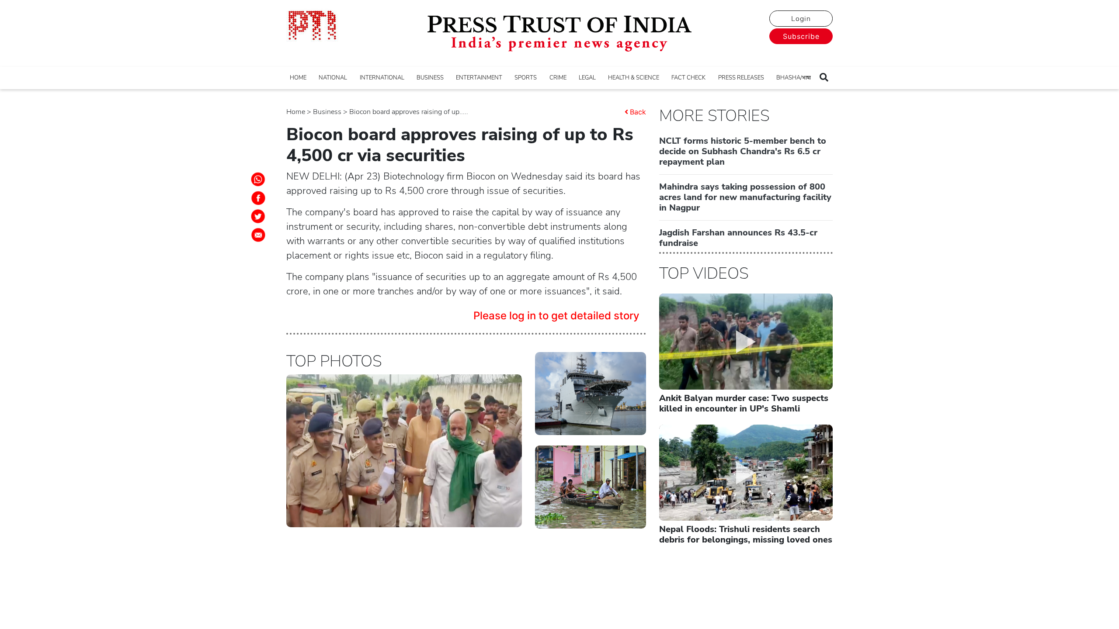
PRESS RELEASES (741, 78)
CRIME (557, 78)
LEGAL (587, 78)
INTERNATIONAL (382, 78)
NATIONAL (333, 78)
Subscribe (801, 36)
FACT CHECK (688, 78)
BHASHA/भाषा (793, 78)
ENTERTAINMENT (479, 78)
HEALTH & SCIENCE (633, 78)
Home (295, 112)
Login (801, 19)
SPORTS (525, 78)
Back (638, 111)
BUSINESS (430, 78)
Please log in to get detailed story (556, 315)
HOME (298, 78)
